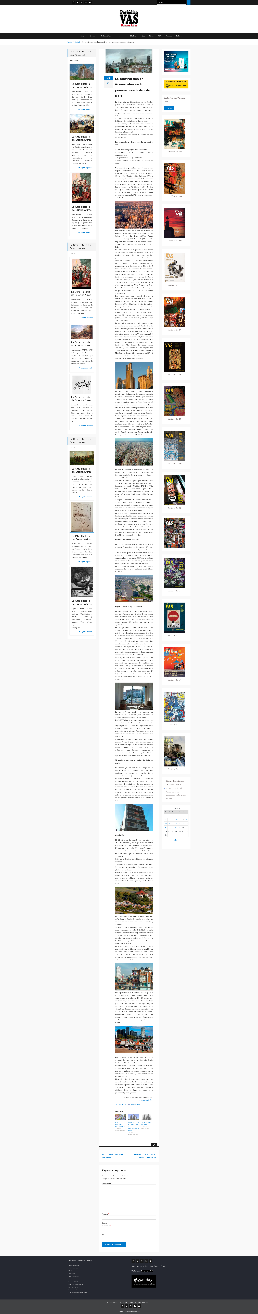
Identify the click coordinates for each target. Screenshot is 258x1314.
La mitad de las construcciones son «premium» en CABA (133, 1126)
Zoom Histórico (148, 36)
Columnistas (106, 36)
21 (179, 827)
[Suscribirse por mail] (90, 2)
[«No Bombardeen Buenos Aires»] (120, 1117)
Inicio (82, 36)
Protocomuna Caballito (144, 1100)
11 (169, 823)
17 (166, 827)
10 (166, 823)
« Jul (175, 840)
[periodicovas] (81, 2)
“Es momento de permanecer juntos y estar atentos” (176, 795)
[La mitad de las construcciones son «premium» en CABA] (133, 1117)
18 (169, 827)
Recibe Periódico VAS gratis (174, 98)
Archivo (169, 36)
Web (103, 1234)
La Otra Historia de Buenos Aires (82, 85)
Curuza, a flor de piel (174, 788)
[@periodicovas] (73, 2)
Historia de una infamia (175, 781)
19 (172, 827)
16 (186, 823)
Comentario (107, 1183)
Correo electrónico (106, 1224)
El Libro (133, 36)
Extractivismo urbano (146, 1123)
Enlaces (179, 36)
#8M (160, 36)
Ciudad (92, 36)
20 (176, 827)
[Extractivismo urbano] (146, 1117)
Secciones (120, 36)
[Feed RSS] (86, 2)
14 (179, 823)
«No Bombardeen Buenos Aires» (120, 1124)
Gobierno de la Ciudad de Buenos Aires (148, 1266)
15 (183, 823)
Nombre (105, 1214)
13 (176, 823)
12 (172, 823)
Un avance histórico (173, 785)
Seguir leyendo (85, 109)
